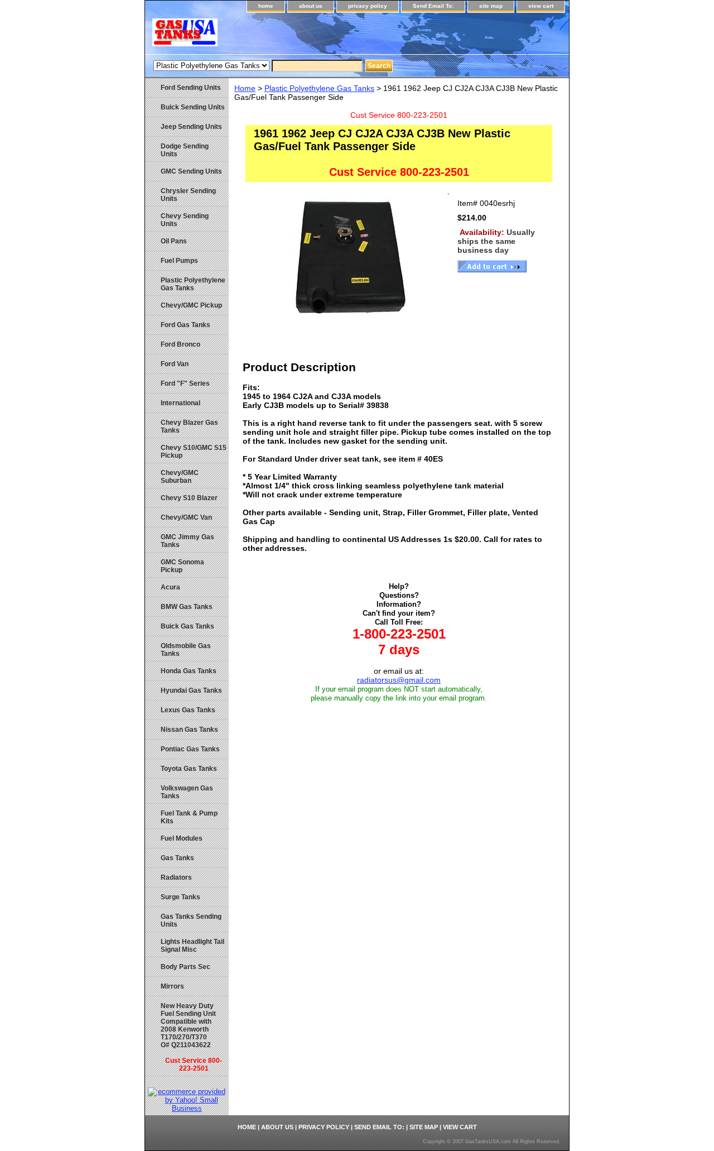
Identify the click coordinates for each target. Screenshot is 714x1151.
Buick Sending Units (193, 107)
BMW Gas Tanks (187, 607)
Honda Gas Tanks (188, 671)
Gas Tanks (177, 858)
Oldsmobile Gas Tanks (186, 650)
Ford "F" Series (185, 383)
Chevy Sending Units (185, 220)
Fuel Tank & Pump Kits (189, 817)
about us (310, 6)
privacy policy (367, 6)
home (265, 6)
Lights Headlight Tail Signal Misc (192, 945)
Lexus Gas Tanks (188, 710)
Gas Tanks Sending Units (191, 920)
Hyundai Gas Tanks (191, 690)
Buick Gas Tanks (187, 626)
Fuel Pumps (179, 261)
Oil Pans (174, 241)
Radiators (176, 877)
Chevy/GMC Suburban (180, 477)
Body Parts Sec (185, 967)
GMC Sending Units (191, 171)
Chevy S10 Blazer (189, 498)
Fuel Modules (181, 838)
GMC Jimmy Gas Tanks (187, 541)
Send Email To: (433, 6)
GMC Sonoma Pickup (182, 566)
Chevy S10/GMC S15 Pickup (193, 451)
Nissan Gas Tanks (189, 729)
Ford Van (175, 364)
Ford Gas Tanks (185, 325)
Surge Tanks (180, 897)
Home (244, 88)
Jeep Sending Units (191, 127)
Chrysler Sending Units (188, 195)
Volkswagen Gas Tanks (187, 792)
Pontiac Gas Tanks (190, 749)
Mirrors (172, 986)
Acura (170, 587)
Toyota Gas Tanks (189, 769)
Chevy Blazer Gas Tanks (189, 426)
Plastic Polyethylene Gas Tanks (319, 88)
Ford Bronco (180, 344)
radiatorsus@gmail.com (399, 679)
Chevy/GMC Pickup (191, 305)
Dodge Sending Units (185, 150)
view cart (540, 6)
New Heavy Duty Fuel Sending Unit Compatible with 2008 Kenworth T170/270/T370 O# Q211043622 (191, 1037)
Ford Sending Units (191, 88)
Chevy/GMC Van (186, 517)
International (180, 403)
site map (491, 6)
